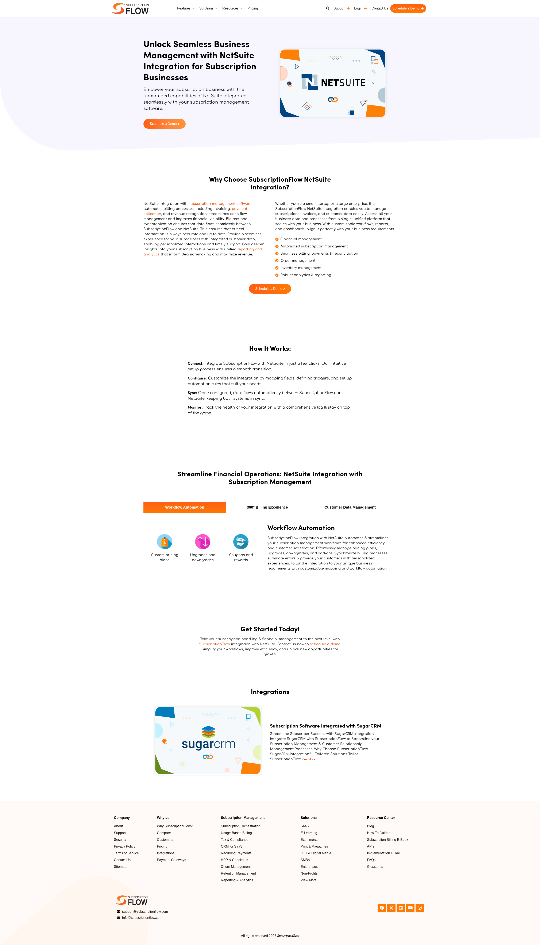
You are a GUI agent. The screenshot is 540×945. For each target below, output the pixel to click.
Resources (230, 8)
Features (183, 8)
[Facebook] (382, 908)
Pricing (252, 8)
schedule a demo (325, 644)
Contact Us (379, 8)
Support (339, 8)
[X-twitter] (391, 908)
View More (308, 759)
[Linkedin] (401, 908)
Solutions (206, 8)
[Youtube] (410, 908)
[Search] (327, 8)
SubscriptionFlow (214, 644)
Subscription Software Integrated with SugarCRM (325, 725)
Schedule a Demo (405, 8)
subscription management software (220, 204)
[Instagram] (420, 908)
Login (358, 8)
